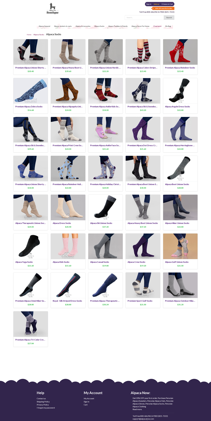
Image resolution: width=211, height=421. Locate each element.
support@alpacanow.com (143, 419)
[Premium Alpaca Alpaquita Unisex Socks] (68, 91)
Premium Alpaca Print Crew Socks (68, 145)
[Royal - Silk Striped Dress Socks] (68, 285)
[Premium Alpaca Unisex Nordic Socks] (105, 52)
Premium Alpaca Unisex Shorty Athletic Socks (30, 67)
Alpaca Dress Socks (62, 223)
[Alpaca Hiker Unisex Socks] (180, 207)
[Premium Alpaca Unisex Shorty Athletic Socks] (30, 52)
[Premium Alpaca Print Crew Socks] (68, 129)
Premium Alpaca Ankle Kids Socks (105, 106)
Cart (86, 404)
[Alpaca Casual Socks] (105, 246)
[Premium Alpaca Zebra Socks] (30, 91)
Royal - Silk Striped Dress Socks (67, 301)
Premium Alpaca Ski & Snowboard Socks (143, 106)
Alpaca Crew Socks (136, 262)
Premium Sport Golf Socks (140, 301)
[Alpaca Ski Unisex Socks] (105, 207)
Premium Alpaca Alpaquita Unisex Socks (68, 106)
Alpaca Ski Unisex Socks (101, 223)
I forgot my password (46, 408)
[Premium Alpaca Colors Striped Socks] (143, 52)
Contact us (41, 398)
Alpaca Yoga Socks (24, 262)
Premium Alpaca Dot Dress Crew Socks (143, 145)
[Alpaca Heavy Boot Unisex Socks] (143, 207)
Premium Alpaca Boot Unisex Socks (143, 184)
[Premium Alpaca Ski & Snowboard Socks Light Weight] (30, 129)
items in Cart (167, 4)
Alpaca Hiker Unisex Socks (177, 223)
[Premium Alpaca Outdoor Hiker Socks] (180, 285)
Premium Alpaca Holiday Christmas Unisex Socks (105, 184)
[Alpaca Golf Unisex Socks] (180, 246)
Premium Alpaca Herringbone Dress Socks (180, 145)
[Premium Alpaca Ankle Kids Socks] (105, 91)
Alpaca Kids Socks (61, 262)
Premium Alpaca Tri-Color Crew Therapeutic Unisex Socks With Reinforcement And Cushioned (30, 339)
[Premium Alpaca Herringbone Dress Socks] (180, 129)
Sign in (148, 4)
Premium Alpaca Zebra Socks (28, 106)
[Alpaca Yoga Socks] (30, 246)
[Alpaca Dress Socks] (68, 207)
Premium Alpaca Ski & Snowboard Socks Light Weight (30, 145)
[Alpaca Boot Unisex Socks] (180, 168)
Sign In (86, 401)
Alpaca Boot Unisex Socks (177, 184)
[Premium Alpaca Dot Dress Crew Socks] (143, 129)
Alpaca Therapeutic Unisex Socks (30, 223)
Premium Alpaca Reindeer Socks (180, 67)
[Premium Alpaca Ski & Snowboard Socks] (143, 91)
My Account (89, 398)
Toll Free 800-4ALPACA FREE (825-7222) (156, 12)
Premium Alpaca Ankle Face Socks (105, 145)
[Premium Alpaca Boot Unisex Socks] (143, 168)
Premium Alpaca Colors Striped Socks (143, 67)
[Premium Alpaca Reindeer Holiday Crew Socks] (68, 168)
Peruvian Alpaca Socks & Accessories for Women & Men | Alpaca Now (52, 6)
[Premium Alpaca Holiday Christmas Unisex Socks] (105, 168)
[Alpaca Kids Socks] (68, 246)
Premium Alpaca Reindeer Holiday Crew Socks (68, 184)
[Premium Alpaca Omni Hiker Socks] (30, 285)
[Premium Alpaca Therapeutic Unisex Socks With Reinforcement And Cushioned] (105, 285)
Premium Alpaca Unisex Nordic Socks (105, 67)
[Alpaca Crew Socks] (143, 246)
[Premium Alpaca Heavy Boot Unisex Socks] (68, 52)
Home (29, 34)
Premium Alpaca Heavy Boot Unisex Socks (68, 67)
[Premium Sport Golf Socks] (143, 285)
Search (169, 17)
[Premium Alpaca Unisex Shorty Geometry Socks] (30, 168)
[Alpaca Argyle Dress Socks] (180, 91)
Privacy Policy (43, 404)
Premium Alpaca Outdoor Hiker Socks (180, 301)
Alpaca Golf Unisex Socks (177, 262)
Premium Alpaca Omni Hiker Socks (30, 301)
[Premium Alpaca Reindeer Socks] (180, 52)
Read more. (137, 409)
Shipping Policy (43, 401)
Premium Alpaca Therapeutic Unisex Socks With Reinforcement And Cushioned (105, 301)
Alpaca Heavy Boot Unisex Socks (143, 223)
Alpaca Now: (140, 393)
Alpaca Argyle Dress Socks (177, 106)
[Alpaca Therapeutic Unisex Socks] (30, 207)
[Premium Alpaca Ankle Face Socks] (105, 129)
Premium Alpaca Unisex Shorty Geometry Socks (30, 184)
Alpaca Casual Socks (99, 262)
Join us (156, 4)
